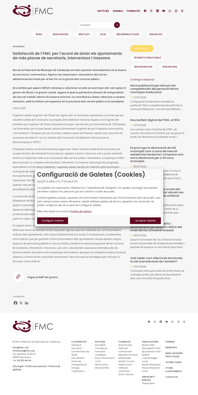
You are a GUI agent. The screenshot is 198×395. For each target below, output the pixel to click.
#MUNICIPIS (155, 34)
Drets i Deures (125, 374)
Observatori (148, 383)
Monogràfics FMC (151, 348)
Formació (133, 11)
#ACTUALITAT (142, 48)
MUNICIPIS (171, 347)
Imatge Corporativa (77, 369)
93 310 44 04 (24, 360)
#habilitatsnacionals (147, 57)
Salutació (76, 345)
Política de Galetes (81, 211)
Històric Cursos (126, 361)
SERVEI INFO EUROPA (148, 378)
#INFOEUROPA (60, 34)
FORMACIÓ (124, 341)
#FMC (39, 34)
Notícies (103, 11)
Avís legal (18, 366)
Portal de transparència (79, 363)
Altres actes (101, 364)
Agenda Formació (128, 354)
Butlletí (145, 354)
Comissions (101, 348)
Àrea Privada (125, 345)
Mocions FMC (102, 367)
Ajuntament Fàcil (151, 351)
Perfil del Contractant (125, 350)
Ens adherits (77, 358)
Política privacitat (35, 366)
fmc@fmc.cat (21, 347)
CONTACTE (172, 377)
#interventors (143, 66)
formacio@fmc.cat (24, 350)
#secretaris (169, 66)
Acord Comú (173, 362)
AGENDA (170, 341)
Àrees (74, 354)
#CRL (103, 34)
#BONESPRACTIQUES (127, 34)
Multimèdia (124, 358)
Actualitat (100, 345)
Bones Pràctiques (151, 364)
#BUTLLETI (84, 34)
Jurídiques (100, 354)
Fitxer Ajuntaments (174, 369)
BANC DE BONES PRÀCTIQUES (174, 355)
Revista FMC (148, 345)
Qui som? (76, 348)
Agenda (118, 11)
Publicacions (125, 364)
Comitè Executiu (80, 351)
